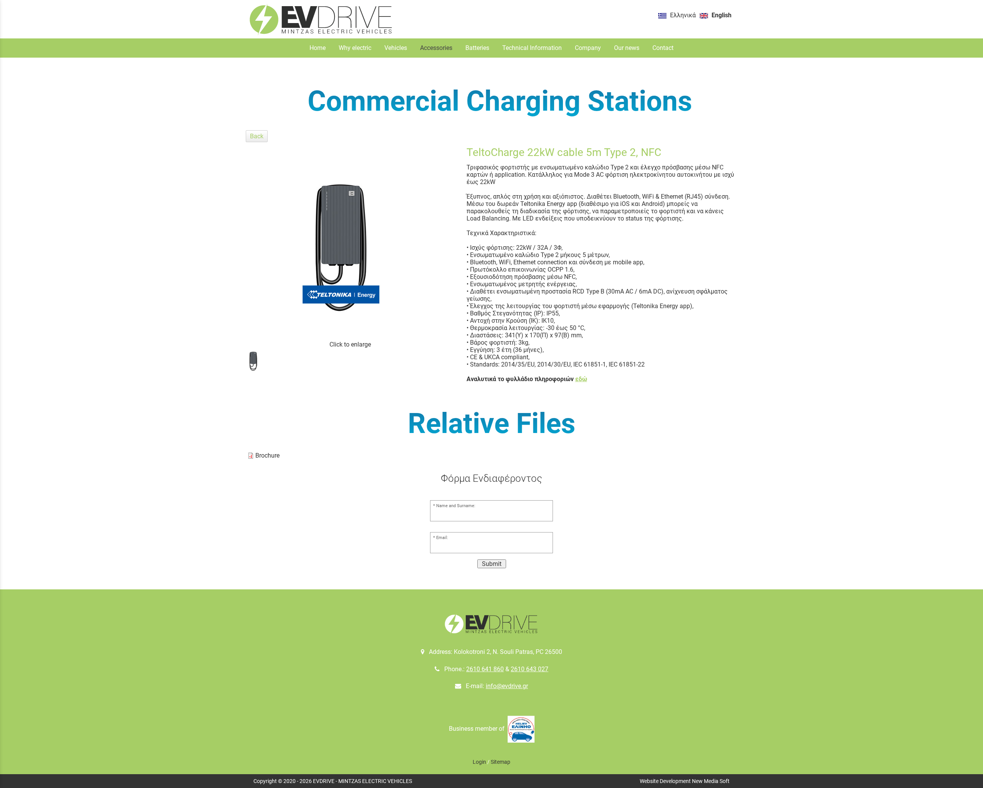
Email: (442, 537)
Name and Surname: (455, 505)
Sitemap (500, 762)
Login (479, 762)
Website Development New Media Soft (685, 781)
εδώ (581, 379)
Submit (491, 563)
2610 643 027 (529, 669)
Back (256, 136)
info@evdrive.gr (507, 686)
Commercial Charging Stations (500, 101)
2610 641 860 (485, 669)
